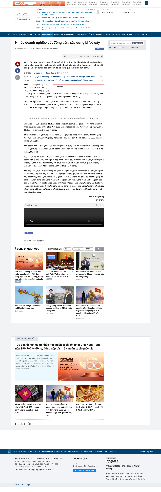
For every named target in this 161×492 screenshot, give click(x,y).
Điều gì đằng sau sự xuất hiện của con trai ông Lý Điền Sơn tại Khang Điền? (59, 308)
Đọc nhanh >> (90, 9)
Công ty (114, 47)
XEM (99, 249)
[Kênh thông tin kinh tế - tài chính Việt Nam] (39, 3)
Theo (63, 205)
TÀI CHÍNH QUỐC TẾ (83, 34)
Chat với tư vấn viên (85, 471)
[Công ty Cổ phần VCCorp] (126, 460)
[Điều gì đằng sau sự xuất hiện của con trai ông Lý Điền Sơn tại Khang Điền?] (60, 295)
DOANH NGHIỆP (47, 34)
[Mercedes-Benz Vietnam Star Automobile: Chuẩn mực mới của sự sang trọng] (90, 261)
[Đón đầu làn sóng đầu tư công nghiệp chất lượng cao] (29, 295)
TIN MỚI (59, 87)
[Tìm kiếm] (138, 43)
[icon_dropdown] (146, 3)
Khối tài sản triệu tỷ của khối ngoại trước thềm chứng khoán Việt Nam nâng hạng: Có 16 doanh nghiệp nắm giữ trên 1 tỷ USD (89, 310)
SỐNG (117, 34)
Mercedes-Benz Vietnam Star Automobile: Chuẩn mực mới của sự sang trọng (90, 274)
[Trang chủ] (9, 34)
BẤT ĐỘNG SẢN (35, 34)
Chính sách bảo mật (22, 485)
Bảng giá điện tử (24, 14)
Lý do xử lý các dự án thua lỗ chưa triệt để (50, 73)
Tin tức (124, 47)
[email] (17, 77)
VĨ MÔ (93, 34)
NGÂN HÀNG (58, 34)
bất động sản (39, 241)
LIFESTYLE (124, 34)
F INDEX (144, 34)
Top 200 (150, 452)
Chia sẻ (99, 49)
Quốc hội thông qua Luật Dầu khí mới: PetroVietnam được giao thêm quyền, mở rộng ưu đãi (59, 274)
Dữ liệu (136, 34)
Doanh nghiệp (52, 49)
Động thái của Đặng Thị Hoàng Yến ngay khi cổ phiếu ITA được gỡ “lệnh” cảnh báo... (66, 77)
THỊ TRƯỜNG (109, 34)
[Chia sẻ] (17, 70)
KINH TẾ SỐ (100, 34)
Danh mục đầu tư (24, 19)
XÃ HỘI (14, 34)
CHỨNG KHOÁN (23, 34)
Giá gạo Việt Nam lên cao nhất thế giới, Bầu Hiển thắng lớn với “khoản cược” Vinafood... (63, 80)
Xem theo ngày (55, 249)
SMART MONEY (69, 34)
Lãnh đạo (134, 47)
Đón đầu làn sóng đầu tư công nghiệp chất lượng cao (28, 306)
